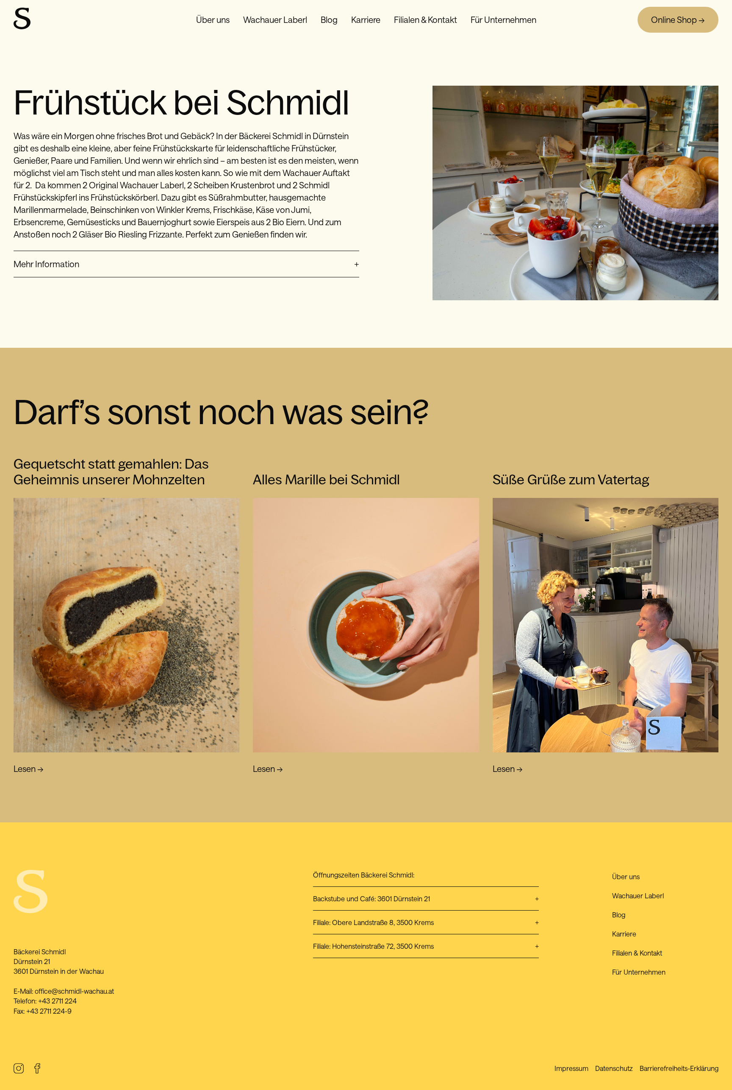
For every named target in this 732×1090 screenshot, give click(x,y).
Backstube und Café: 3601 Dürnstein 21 (426, 898)
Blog (329, 19)
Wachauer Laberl (275, 19)
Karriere (365, 19)
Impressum (571, 1068)
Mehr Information (186, 264)
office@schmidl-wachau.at (74, 991)
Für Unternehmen (503, 19)
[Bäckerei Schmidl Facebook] (37, 1069)
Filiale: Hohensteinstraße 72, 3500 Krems (426, 946)
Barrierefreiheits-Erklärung (679, 1068)
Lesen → (29, 768)
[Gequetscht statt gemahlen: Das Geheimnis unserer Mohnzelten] (126, 625)
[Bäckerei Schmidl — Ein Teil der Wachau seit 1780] (22, 26)
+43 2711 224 (57, 1001)
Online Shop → (678, 19)
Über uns (213, 19)
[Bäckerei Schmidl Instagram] (19, 1069)
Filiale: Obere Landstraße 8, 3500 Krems (426, 922)
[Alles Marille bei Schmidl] (366, 625)
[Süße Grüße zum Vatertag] (605, 625)
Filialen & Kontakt (425, 19)
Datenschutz (614, 1068)
